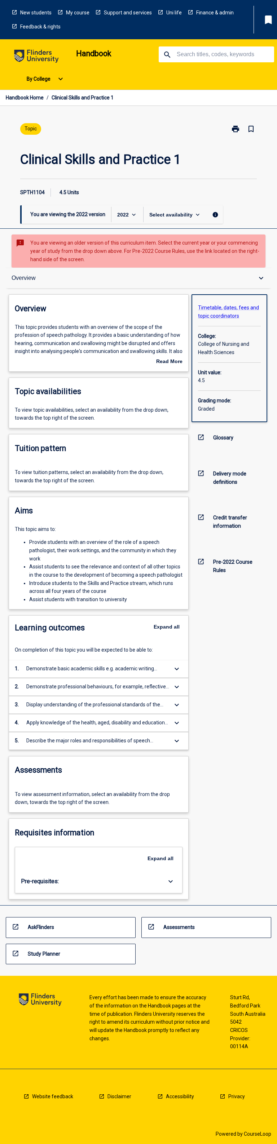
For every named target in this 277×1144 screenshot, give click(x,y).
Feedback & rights (40, 27)
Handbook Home (25, 97)
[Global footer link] (40, 1000)
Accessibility (180, 1096)
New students (36, 12)
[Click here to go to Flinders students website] (36, 57)
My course (77, 12)
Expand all (167, 627)
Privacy (236, 1096)
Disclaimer (119, 1096)
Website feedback (52, 1096)
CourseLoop (257, 1134)
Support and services (128, 12)
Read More (169, 362)
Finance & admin (215, 12)
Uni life (174, 12)
